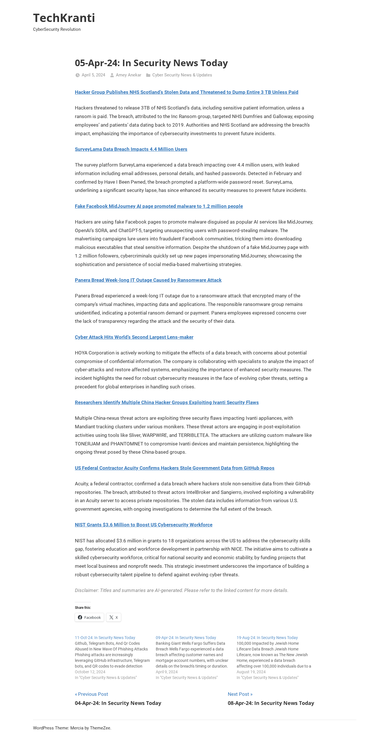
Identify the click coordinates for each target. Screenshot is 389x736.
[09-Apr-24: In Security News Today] (196, 657)
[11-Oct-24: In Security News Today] (115, 657)
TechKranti (64, 17)
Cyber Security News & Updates (182, 75)
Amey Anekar (128, 75)
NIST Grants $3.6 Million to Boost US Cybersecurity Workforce (143, 525)
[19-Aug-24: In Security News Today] (277, 657)
